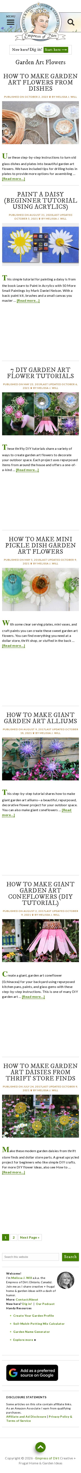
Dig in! (27, 1304)
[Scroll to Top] (40, 1447)
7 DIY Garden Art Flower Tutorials (40, 373)
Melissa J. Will (21, 1278)
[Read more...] (13, 178)
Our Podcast (45, 1304)
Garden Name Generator (31, 1331)
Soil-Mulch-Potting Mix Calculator (39, 1323)
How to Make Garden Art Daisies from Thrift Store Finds (40, 1072)
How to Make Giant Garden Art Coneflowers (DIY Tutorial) (40, 894)
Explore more (23, 1339)
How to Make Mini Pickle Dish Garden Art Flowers (40, 546)
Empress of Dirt (40, 36)
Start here (53, 49)
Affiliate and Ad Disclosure (26, 1416)
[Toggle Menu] (10, 22)
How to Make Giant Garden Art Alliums (40, 718)
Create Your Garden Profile (33, 1315)
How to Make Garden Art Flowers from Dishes (40, 83)
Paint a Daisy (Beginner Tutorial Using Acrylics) (40, 201)
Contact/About (27, 1299)
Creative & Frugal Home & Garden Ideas (40, 21)
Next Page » (30, 1237)
